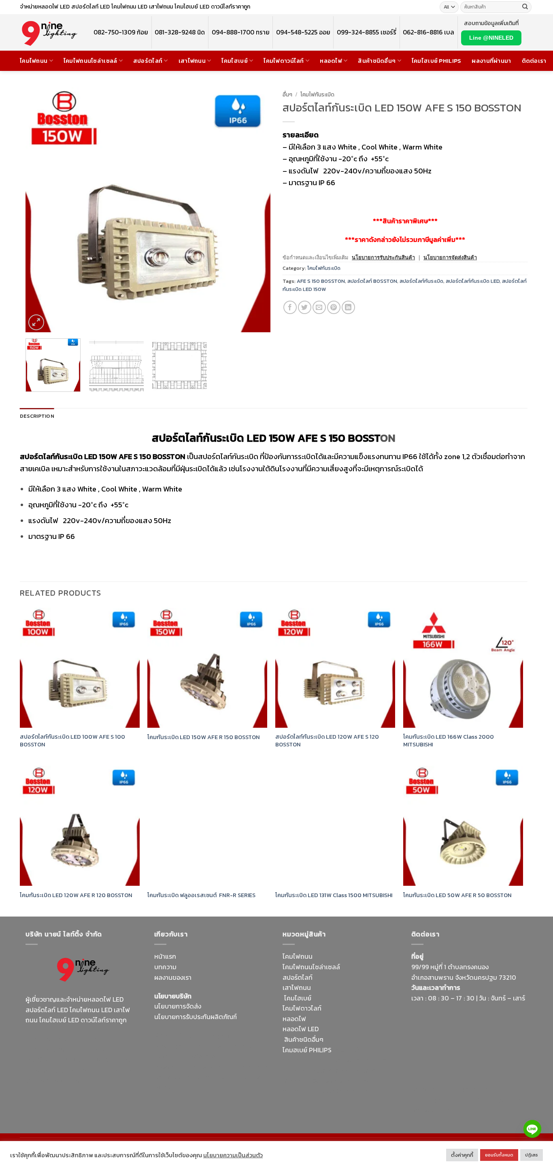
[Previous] (40, 209)
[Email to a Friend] (319, 307)
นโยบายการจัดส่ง (177, 1006)
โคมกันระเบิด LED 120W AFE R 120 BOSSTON (76, 895)
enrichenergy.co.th (492, 1099)
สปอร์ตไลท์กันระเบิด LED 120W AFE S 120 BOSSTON (327, 740)
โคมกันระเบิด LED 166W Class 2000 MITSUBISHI (448, 740)
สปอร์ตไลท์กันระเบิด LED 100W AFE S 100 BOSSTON (72, 740)
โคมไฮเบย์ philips (437, 60)
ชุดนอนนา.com (432, 1110)
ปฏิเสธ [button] (531, 1155)
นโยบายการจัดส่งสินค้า (450, 257)
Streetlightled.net (437, 1099)
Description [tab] (37, 416)
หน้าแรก (165, 956)
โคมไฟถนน (33, 60)
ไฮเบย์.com (215, 1066)
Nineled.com (251, 1066)
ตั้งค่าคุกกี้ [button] (462, 1155)
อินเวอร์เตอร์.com (336, 1081)
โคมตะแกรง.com (217, 1077)
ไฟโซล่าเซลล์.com (213, 1056)
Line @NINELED (491, 37)
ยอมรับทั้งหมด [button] (499, 1155)
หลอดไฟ (331, 60)
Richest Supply (176, 1035)
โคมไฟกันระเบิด (317, 94)
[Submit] (525, 7)
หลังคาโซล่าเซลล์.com (348, 1091)
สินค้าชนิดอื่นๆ (377, 60)
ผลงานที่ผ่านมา (491, 60)
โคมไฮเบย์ (234, 60)
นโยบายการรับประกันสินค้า (383, 257)
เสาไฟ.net (424, 1089)
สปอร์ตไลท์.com (176, 1066)
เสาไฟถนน (192, 60)
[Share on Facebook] (290, 307)
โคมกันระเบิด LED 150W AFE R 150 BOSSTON (203, 737)
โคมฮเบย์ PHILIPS (307, 1050)
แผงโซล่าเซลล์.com (335, 1070)
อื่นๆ (287, 94)
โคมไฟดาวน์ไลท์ (284, 60)
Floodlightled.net (465, 1089)
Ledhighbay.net (222, 1035)
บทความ (165, 967)
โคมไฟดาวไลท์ (302, 1008)
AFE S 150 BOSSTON (321, 281)
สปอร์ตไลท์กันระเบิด (421, 281)
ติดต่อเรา (534, 60)
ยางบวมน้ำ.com (354, 1050)
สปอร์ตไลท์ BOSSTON (372, 281)
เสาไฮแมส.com (226, 1046)
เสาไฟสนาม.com (356, 1060)
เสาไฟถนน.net (174, 1077)
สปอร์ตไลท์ (147, 60)
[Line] (532, 1129)
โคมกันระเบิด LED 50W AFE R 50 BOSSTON (457, 895)
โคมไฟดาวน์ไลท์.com (93, 1059)
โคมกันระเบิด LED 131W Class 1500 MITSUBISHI (333, 895)
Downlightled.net (179, 1046)
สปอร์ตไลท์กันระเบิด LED (473, 281)
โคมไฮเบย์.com (92, 1070)
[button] (36, 322)
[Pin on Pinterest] (333, 307)
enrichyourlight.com (57, 1049)
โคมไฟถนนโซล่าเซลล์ (90, 60)
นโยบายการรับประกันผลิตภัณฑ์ (195, 1017)
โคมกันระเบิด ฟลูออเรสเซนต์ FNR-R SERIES (201, 895)
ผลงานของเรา (172, 977)
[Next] (255, 209)
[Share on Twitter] (304, 307)
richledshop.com (307, 1060)
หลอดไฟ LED (301, 1029)
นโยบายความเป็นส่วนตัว (233, 1155)
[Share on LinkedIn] (348, 307)
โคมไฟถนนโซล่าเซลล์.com (79, 1075)
